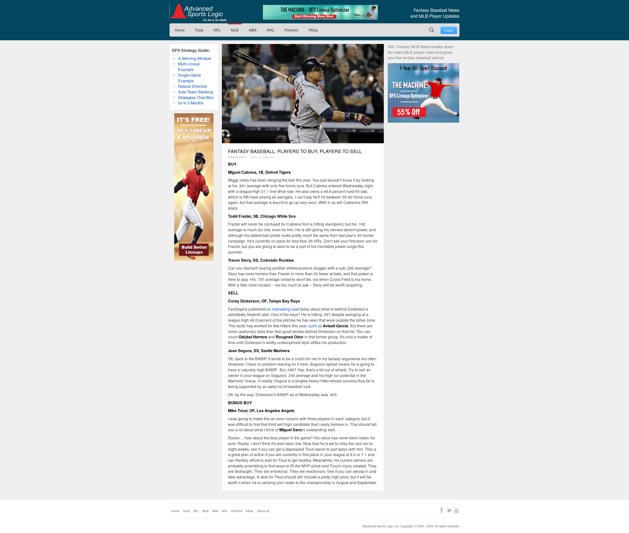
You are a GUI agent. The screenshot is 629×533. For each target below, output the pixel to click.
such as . (328, 326)
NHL (270, 29)
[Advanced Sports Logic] (198, 12)
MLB (235, 29)
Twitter (449, 510)
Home (180, 29)
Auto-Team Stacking (195, 92)
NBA (253, 29)
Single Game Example (189, 78)
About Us (263, 511)
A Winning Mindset (194, 58)
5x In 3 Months (190, 103)
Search (431, 29)
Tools (199, 29)
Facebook (442, 510)
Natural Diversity (192, 86)
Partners (291, 29)
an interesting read (283, 309)
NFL (217, 29)
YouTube (456, 510)
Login (448, 30)
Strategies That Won (196, 97)
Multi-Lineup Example (189, 66)
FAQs (313, 29)
